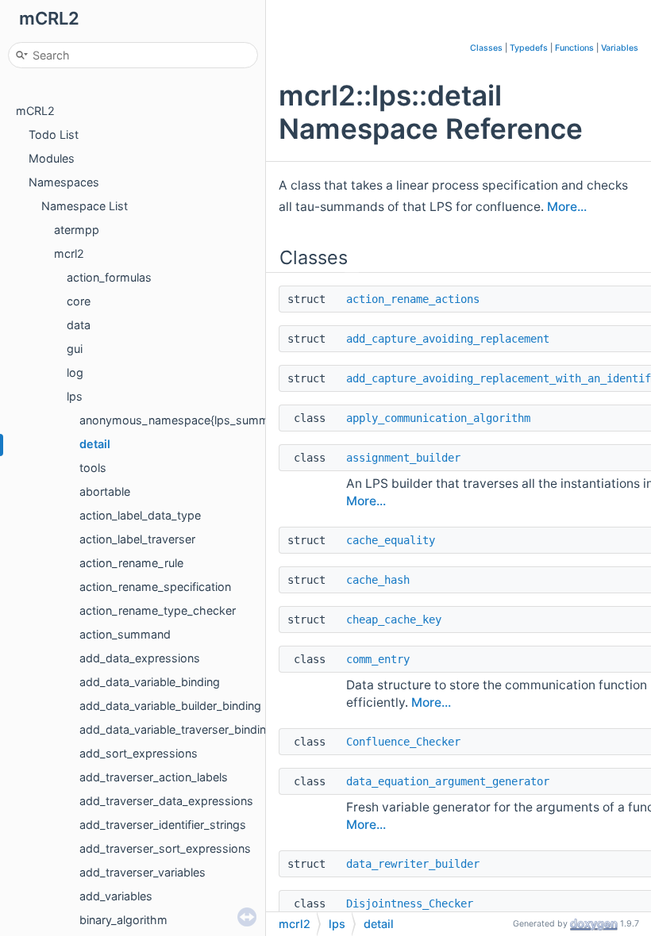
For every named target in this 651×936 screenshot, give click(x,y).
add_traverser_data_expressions (166, 800)
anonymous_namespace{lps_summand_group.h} (210, 420)
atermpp (76, 229)
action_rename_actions (413, 299)
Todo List (54, 134)
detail (94, 444)
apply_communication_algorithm (438, 418)
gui (75, 348)
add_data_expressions (139, 658)
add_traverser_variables (142, 872)
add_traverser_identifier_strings (162, 824)
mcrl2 (69, 253)
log (75, 372)
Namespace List (84, 206)
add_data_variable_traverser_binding (176, 729)
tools (92, 467)
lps (75, 396)
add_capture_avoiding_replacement (447, 338)
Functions (574, 48)
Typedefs (529, 48)
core (79, 301)
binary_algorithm (123, 919)
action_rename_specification (155, 586)
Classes (486, 48)
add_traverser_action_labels (153, 777)
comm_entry (378, 659)
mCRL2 (35, 110)
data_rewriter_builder (413, 863)
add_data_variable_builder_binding (170, 705)
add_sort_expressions (138, 753)
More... (567, 206)
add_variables (115, 896)
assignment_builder (403, 457)
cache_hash (378, 579)
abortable (104, 491)
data (79, 325)
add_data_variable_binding (149, 682)
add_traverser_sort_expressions (165, 848)
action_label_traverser (137, 539)
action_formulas (109, 277)
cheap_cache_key (393, 619)
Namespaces (64, 182)
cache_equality (390, 540)
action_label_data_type (140, 515)
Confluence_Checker (403, 741)
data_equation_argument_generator (447, 781)
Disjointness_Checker (409, 903)
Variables (619, 48)
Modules (52, 158)
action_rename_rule (131, 563)
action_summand (125, 634)
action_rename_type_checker (157, 610)
